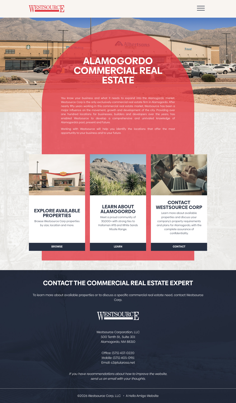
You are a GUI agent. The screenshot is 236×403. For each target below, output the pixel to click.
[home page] (118, 316)
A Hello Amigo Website (142, 396)
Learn (118, 246)
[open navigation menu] (201, 9)
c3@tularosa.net (123, 362)
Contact (179, 246)
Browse (57, 246)
